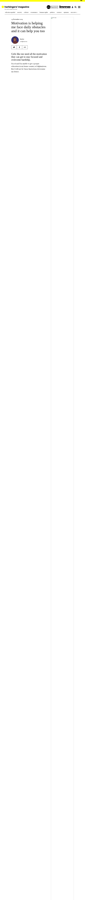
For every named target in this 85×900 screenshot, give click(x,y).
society (19, 12)
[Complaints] (53, 7)
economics (34, 12)
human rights (44, 12)
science (59, 12)
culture (26, 12)
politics (52, 12)
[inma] (65, 7)
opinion (66, 12)
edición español (10, 12)
